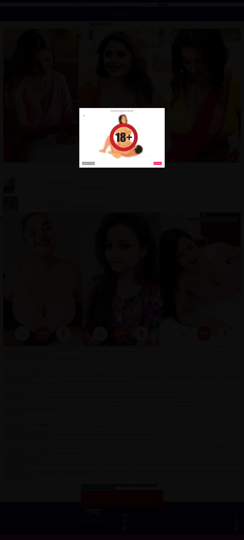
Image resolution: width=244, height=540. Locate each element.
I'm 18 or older (157, 163)
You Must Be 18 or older (88, 163)
